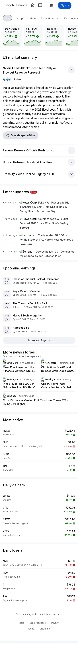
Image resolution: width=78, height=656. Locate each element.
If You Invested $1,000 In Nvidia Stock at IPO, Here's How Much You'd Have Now (46, 240)
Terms (31, 628)
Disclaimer (45, 628)
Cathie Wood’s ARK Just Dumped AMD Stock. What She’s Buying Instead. (43, 223)
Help (21, 623)
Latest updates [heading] (19, 192)
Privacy (55, 623)
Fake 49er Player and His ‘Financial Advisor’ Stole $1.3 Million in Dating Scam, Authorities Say (44, 207)
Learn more (56, 614)
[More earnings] (39, 340)
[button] (51, 5)
